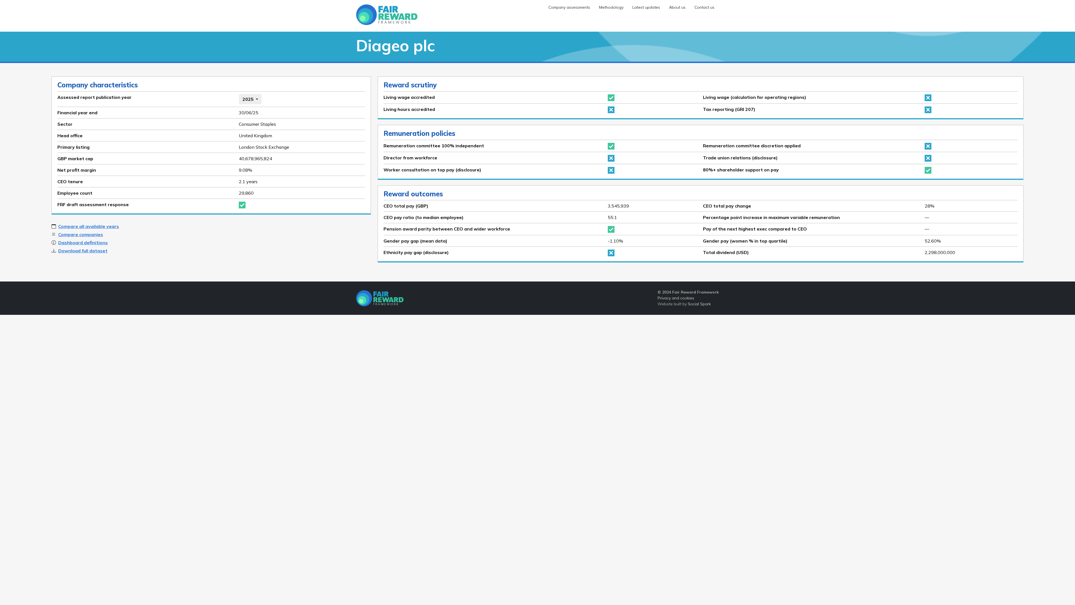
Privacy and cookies (676, 298)
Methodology (611, 7)
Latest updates (646, 7)
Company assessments (569, 7)
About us (677, 7)
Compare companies (80, 234)
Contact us (704, 7)
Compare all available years (88, 226)
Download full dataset (83, 250)
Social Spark (699, 303)
